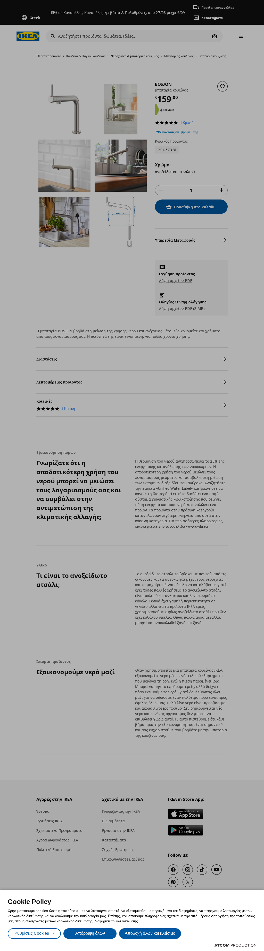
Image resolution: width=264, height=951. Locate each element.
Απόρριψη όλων (90, 933)
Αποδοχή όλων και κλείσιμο (150, 933)
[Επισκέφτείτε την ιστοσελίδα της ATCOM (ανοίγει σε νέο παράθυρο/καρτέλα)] (235, 945)
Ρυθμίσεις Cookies (31, 933)
